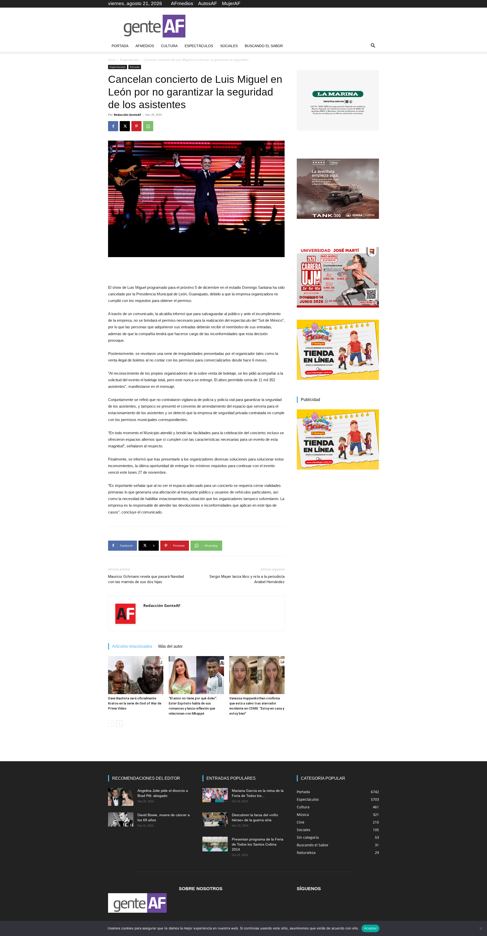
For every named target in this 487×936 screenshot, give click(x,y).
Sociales (229, 46)
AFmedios (182, 3)
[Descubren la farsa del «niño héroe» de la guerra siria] (215, 819)
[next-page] (119, 723)
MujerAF (231, 3)
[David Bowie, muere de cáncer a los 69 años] (120, 819)
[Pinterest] (136, 126)
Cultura (169, 46)
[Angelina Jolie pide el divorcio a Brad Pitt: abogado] (120, 797)
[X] (125, 126)
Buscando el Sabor (264, 46)
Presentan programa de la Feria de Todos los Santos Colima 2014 (257, 844)
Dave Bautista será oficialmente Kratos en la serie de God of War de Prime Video (134, 703)
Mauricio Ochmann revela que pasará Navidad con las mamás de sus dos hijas (146, 579)
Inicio (111, 60)
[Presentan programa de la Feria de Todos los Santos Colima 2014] (215, 844)
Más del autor (170, 646)
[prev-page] (111, 723)
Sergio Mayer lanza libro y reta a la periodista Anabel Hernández (247, 579)
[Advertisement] (286, 26)
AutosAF (207, 3)
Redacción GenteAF (127, 115)
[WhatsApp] (148, 126)
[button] (373, 46)
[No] (480, 928)
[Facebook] (113, 126)
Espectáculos (199, 46)
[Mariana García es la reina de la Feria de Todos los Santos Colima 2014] (215, 795)
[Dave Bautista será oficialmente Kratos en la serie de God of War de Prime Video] (135, 675)
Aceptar (370, 928)
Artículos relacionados (132, 646)
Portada (120, 46)
